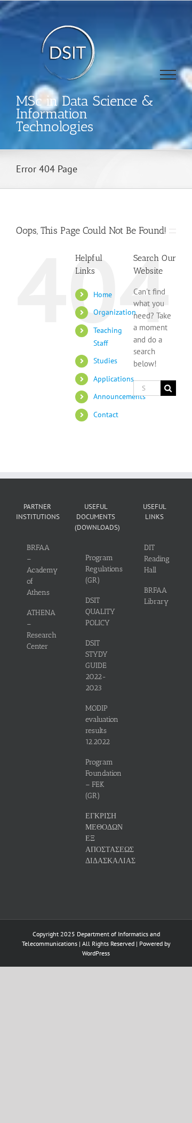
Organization (114, 312)
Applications (113, 379)
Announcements (119, 396)
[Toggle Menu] (168, 74)
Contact (105, 414)
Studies (105, 360)
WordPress (96, 953)
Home (102, 294)
